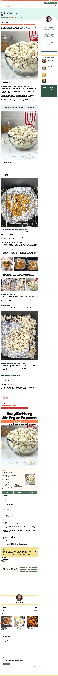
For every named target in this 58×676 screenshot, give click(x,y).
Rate (32, 492)
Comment (5, 644)
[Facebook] (49, 0)
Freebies (51, 5)
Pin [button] (20, 492)
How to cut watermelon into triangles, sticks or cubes (29, 609)
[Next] (37, 623)
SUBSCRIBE (45, 90)
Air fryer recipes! (11, 384)
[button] (17, 17)
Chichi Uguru (6, 15)
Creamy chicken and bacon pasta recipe (51, 74)
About (32, 5)
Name (4, 657)
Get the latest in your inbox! (50, 2)
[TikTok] (57, 0)
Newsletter (16, 403)
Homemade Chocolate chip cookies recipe (50, 67)
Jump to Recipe (5, 17)
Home (21, 5)
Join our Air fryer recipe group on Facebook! (19, 107)
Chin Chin (7, 0)
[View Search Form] (55, 6)
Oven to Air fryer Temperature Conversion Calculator (9, 609)
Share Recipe (29, 571)
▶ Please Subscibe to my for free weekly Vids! (14, 408)
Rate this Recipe (12, 17)
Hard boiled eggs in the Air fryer (9, 379)
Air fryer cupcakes (6, 377)
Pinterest (9, 405)
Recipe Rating (5, 640)
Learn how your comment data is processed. (26, 666)
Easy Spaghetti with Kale (50, 61)
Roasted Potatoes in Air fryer (32, 628)
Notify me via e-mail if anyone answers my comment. (13, 660)
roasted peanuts (27, 101)
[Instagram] (55, 0)
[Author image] (2, 15)
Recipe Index (26, 5)
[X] (53, 0)
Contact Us (37, 5)
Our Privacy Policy (44, 5)
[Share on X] (29, 24)
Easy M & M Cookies (17, 628)
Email (21, 657)
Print (8, 492)
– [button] (8, 487)
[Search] (55, 53)
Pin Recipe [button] (29, 569)
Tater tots (5, 381)
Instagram (4, 405)
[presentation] (6, 621)
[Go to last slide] (1, 623)
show (10, 82)
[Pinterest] (51, 0)
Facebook (14, 405)
